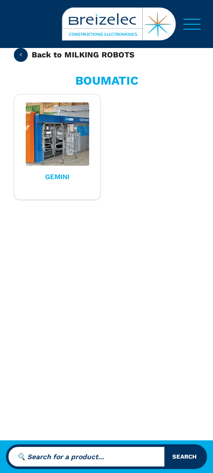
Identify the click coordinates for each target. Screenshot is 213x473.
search (184, 456)
